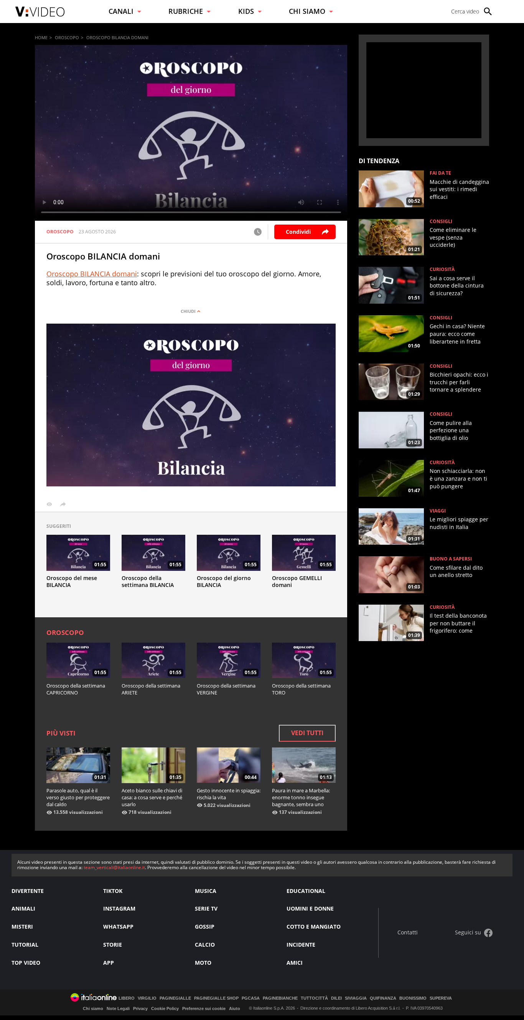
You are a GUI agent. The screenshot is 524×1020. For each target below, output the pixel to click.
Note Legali (118, 1008)
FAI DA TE (440, 173)
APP (108, 962)
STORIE (112, 944)
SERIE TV (206, 908)
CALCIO (205, 944)
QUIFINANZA (383, 998)
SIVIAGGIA (356, 998)
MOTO (203, 962)
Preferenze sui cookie (204, 1008)
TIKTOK (112, 890)
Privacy (140, 1008)
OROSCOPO (67, 37)
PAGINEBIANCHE (280, 998)
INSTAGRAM (119, 908)
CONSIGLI (441, 221)
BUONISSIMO (413, 998)
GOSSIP (204, 926)
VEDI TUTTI (307, 733)
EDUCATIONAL (306, 890)
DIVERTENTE (28, 890)
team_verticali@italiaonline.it (114, 867)
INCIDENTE (301, 944)
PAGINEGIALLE (175, 998)
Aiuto (234, 1008)
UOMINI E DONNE (310, 908)
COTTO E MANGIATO (314, 926)
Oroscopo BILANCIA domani (91, 273)
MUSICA (205, 890)
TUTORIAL (25, 944)
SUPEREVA (441, 998)
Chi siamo (93, 1008)
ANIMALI (23, 908)
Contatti (407, 932)
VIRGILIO (147, 998)
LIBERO (127, 998)
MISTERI (22, 926)
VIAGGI (438, 511)
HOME (41, 37)
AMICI (295, 962)
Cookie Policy (165, 1008)
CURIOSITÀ (442, 269)
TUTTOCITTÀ (314, 998)
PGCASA (251, 998)
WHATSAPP (118, 926)
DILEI (336, 998)
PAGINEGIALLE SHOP (216, 998)
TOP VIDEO (26, 962)
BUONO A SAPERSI (451, 559)
